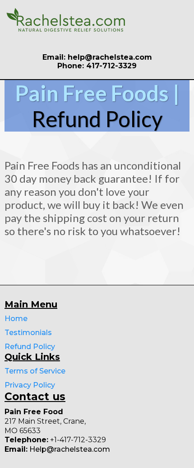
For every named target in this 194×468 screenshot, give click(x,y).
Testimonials (28, 332)
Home (16, 318)
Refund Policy (30, 346)
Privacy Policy (30, 385)
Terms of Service (35, 371)
